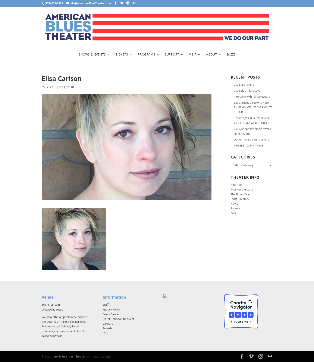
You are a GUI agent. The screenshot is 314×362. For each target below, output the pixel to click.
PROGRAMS (146, 54)
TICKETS (122, 54)
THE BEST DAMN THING (248, 145)
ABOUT (211, 54)
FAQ (233, 213)
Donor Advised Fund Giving (251, 139)
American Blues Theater (68, 356)
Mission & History (242, 189)
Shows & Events (92, 54)
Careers (108, 323)
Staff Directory (240, 199)
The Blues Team (241, 194)
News (234, 203)
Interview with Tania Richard (252, 96)
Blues (49, 87)
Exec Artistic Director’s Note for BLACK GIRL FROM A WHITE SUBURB (253, 107)
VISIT (193, 54)
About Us (236, 185)
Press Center (111, 314)
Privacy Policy (111, 309)
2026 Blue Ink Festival (247, 90)
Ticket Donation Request (118, 319)
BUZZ (231, 54)
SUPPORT (172, 54)
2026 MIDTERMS (244, 84)
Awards (236, 208)
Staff (106, 304)
